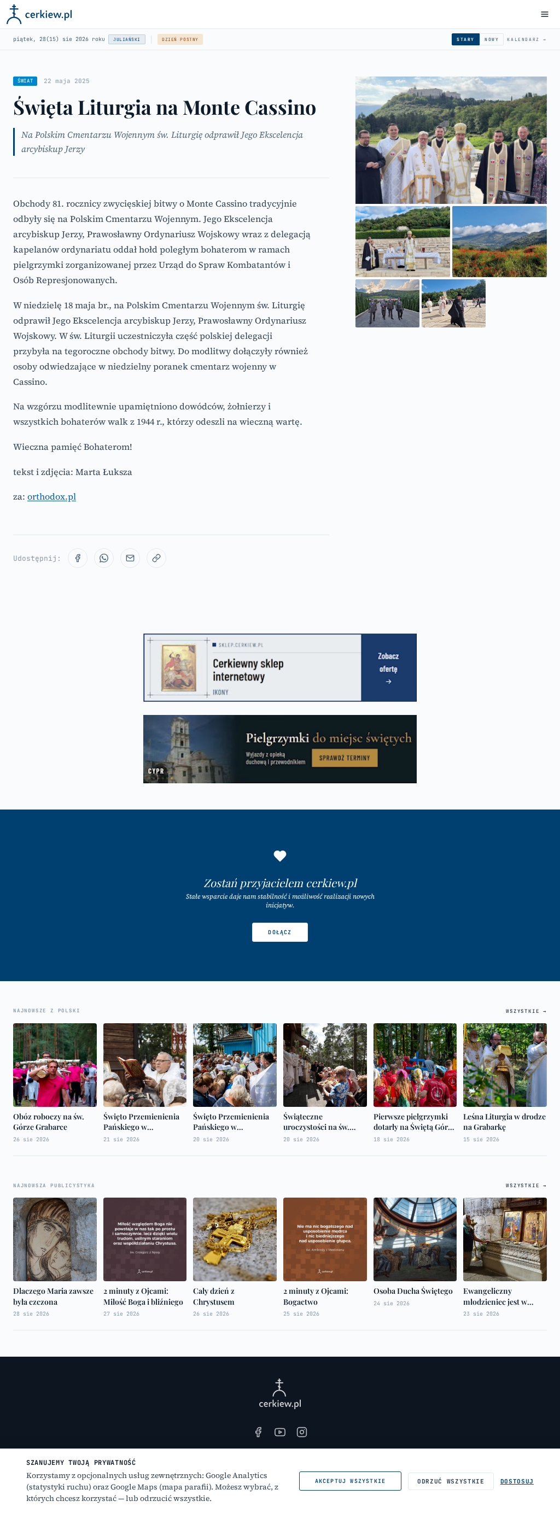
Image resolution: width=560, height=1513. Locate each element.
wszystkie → (526, 1011)
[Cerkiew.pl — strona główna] (39, 14)
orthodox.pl (51, 496)
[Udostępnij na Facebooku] (78, 558)
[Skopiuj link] (156, 558)
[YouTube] (280, 1432)
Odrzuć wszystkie (451, 1481)
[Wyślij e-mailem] (130, 558)
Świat (25, 81)
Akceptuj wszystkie (350, 1481)
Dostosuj (517, 1481)
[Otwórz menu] (544, 14)
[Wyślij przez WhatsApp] (104, 558)
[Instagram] (302, 1432)
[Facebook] (258, 1432)
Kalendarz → (527, 39)
